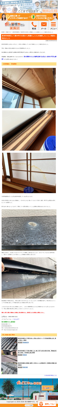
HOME (3, 32)
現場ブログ (8, 32)
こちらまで (15, 319)
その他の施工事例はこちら (50, 375)
